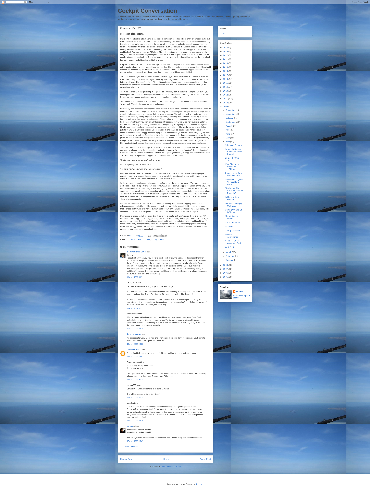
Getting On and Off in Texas (233, 211)
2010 (225, 103)
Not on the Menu (232, 222)
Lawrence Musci (134, 349)
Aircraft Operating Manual (233, 217)
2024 (225, 47)
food (148, 239)
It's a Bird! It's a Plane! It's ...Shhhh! (232, 166)
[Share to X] (160, 235)
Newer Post (126, 459)
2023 (225, 51)
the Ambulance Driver (136, 252)
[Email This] (154, 235)
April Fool (229, 247)
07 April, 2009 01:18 (135, 398)
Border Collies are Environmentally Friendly (233, 151)
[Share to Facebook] (162, 235)
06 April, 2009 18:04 (135, 357)
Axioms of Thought (233, 145)
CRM (139, 239)
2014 (225, 87)
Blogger (199, 484)
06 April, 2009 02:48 (135, 329)
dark (144, 239)
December (231, 110)
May (228, 138)
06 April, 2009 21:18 (135, 380)
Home (166, 459)
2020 (225, 63)
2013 (225, 91)
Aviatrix (239, 291)
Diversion (229, 226)
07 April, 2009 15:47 (135, 441)
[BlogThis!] (157, 235)
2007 (225, 269)
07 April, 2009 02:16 (135, 421)
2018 (225, 71)
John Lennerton (134, 334)
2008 (225, 265)
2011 (225, 99)
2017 (225, 75)
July (228, 130)
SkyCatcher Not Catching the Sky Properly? (234, 190)
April (228, 141)
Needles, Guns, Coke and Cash (233, 242)
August (229, 126)
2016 (225, 79)
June (228, 134)
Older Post (205, 459)
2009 (225, 106)
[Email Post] (149, 236)
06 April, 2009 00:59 (135, 277)
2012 (225, 95)
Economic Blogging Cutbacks (234, 204)
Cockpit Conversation (147, 11)
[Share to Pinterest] (165, 235)
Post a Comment (131, 447)
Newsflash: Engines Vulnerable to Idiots (234, 181)
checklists (131, 239)
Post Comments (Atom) (171, 467)
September (231, 122)
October (230, 118)
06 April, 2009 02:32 (135, 308)
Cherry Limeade (232, 230)
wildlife (161, 239)
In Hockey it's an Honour (232, 198)
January (230, 260)
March (229, 252)
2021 (225, 59)
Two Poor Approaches (231, 235)
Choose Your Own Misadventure (233, 174)
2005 (225, 277)
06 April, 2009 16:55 (135, 344)
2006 (225, 273)
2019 (225, 67)
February (230, 256)
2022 (225, 55)
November (231, 114)
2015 (225, 83)
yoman (130, 426)
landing (154, 239)
